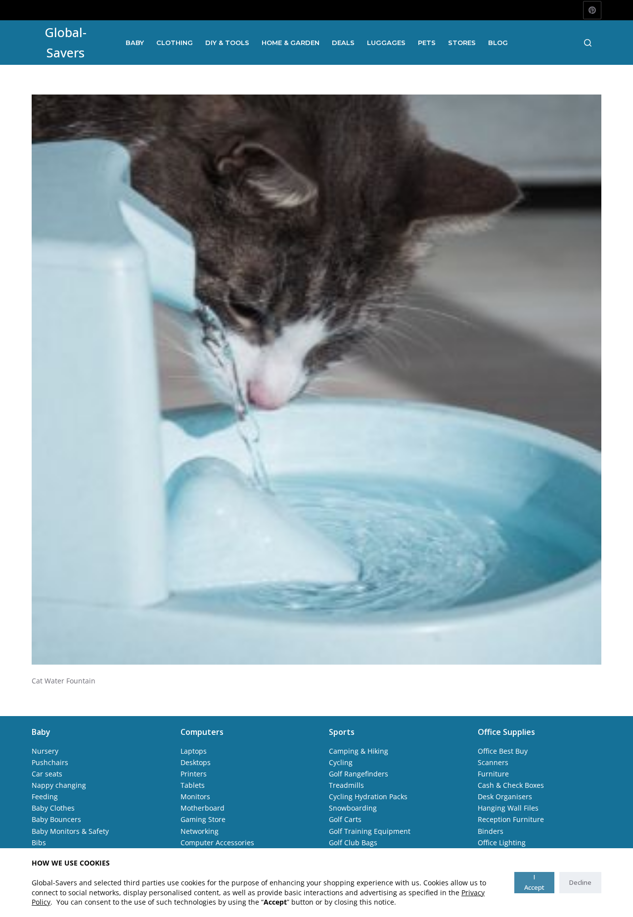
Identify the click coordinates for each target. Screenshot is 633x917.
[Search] (587, 43)
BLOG (498, 43)
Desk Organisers (505, 796)
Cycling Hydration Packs (368, 796)
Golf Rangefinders (358, 773)
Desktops (196, 762)
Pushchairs (50, 762)
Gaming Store (203, 819)
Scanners (493, 762)
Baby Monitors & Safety (70, 831)
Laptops (194, 751)
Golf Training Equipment (369, 831)
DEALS (343, 43)
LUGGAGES (386, 43)
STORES (462, 43)
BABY (135, 43)
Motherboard (203, 808)
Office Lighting (502, 842)
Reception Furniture (511, 819)
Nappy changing (59, 785)
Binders (490, 831)
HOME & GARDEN (290, 43)
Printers (194, 773)
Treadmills (346, 785)
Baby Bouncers (56, 819)
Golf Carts (345, 819)
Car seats (47, 773)
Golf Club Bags (353, 842)
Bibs (39, 842)
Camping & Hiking (358, 751)
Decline (580, 882)
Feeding (45, 796)
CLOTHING (174, 43)
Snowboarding (353, 808)
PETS (427, 43)
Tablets (193, 785)
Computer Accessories (217, 842)
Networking (200, 831)
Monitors (195, 796)
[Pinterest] (592, 10)
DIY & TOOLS (227, 43)
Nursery (45, 751)
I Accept (534, 882)
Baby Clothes (53, 808)
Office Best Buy (503, 751)
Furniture (493, 773)
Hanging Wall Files (508, 808)
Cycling (341, 762)
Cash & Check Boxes (511, 785)
